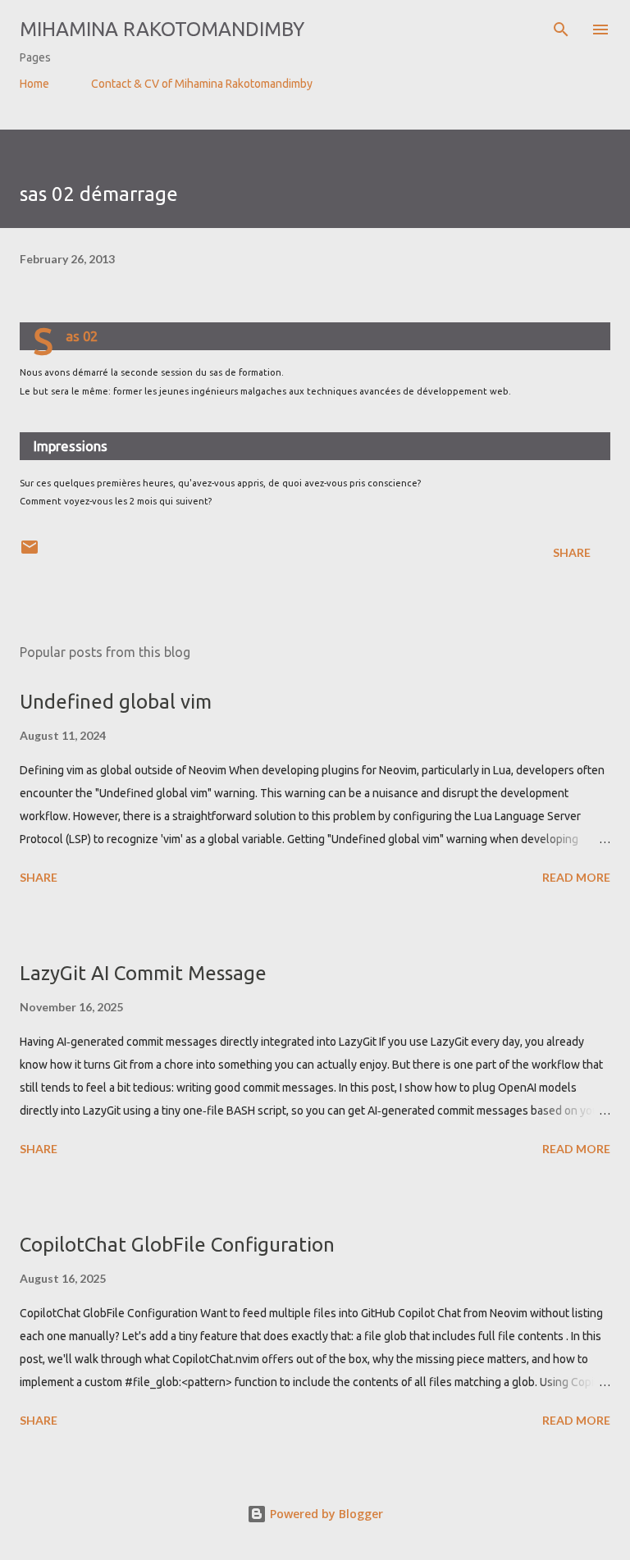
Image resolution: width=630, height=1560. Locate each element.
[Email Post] (29, 552)
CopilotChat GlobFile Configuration (177, 1245)
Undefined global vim (116, 702)
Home (34, 83)
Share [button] (572, 552)
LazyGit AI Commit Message (143, 973)
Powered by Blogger (325, 1513)
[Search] (561, 29)
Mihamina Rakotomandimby (162, 29)
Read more (576, 877)
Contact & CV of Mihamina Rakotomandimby (202, 83)
